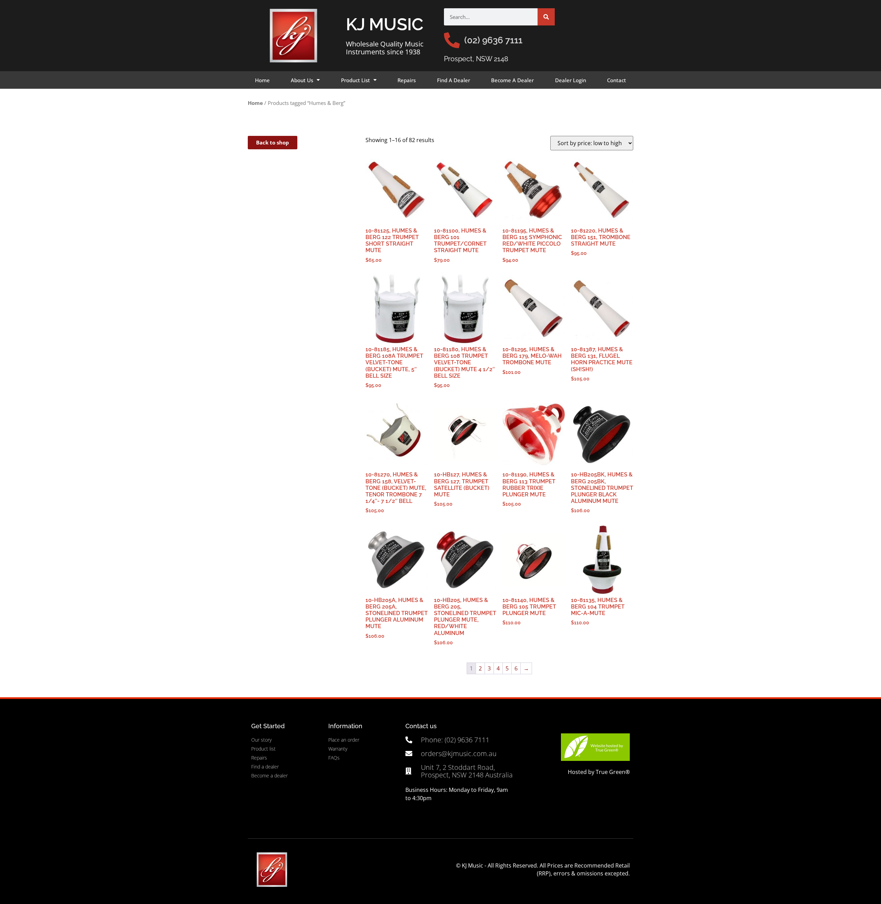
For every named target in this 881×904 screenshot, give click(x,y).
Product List (355, 80)
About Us (302, 80)
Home (262, 80)
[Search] (546, 16)
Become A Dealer (512, 80)
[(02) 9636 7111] (452, 40)
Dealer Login (570, 80)
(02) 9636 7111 (493, 40)
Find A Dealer (453, 80)
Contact (616, 80)
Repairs (406, 80)
